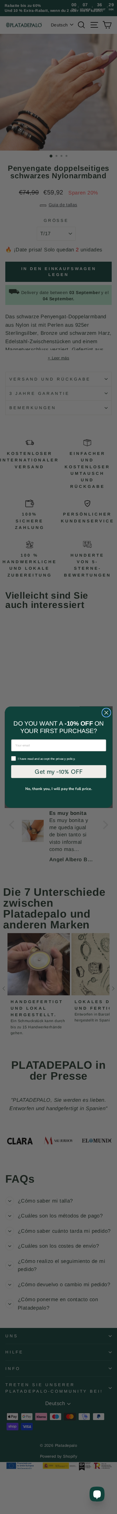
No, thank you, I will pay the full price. (58, 788)
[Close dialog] (106, 712)
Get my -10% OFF (58, 771)
